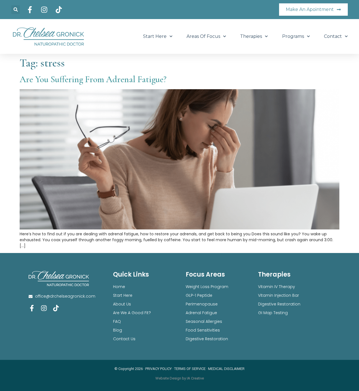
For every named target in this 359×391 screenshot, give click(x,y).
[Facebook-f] (32, 308)
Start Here (155, 36)
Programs (293, 36)
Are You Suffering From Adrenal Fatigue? (93, 79)
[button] (15, 9)
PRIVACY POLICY (158, 369)
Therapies (251, 36)
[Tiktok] (56, 308)
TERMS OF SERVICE (190, 369)
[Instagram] (44, 308)
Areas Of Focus (203, 36)
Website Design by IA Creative (179, 378)
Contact (333, 36)
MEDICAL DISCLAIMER (226, 369)
